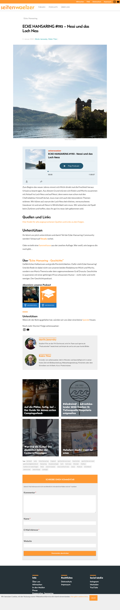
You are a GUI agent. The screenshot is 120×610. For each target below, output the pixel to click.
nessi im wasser (50, 467)
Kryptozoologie (53, 464)
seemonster (26, 469)
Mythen (83, 464)
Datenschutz (97, 2)
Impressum (107, 2)
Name (27, 518)
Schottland (87, 467)
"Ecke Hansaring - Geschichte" (46, 260)
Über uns (65, 7)
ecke (35, 461)
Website (28, 541)
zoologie (45, 469)
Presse (35, 590)
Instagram (94, 581)
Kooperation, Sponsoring (42, 593)
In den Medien (38, 587)
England (53, 461)
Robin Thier (52, 39)
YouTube (94, 587)
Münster (76, 464)
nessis (73, 467)
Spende (85, 320)
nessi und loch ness (63, 467)
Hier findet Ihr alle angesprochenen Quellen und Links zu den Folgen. (53, 222)
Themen (41, 7)
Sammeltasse (45, 245)
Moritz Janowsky (41, 39)
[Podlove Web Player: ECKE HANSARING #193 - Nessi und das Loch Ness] (60, 166)
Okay (93, 598)
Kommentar (30, 492)
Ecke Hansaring (30, 18)
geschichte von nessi (88, 461)
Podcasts (53, 7)
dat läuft (29, 461)
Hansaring (43, 464)
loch (62, 464)
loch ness (68, 464)
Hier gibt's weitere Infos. (79, 596)
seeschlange (36, 469)
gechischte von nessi (64, 461)
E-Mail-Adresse (31, 530)
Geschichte (76, 461)
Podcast (79, 467)
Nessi (42, 467)
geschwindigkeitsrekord (30, 464)
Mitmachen (80, 2)
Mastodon (94, 584)
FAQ (88, 2)
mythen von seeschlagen (30, 467)
